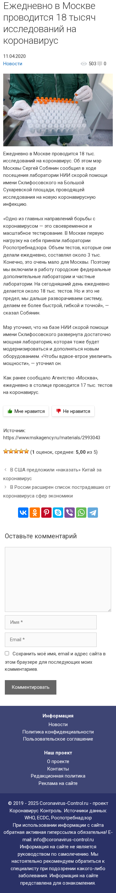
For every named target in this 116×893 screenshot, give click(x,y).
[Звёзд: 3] (16, 451)
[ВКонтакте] (23, 512)
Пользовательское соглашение (58, 739)
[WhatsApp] (81, 512)
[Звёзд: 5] (26, 451)
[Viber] (69, 512)
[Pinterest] (46, 512)
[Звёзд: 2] (11, 451)
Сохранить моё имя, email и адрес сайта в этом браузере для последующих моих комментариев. (55, 661)
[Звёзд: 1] (5, 451)
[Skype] (58, 512)
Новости (12, 64)
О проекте (58, 761)
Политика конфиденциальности (58, 732)
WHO (29, 818)
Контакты (58, 769)
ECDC (43, 818)
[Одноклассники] (35, 512)
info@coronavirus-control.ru (64, 840)
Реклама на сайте (58, 783)
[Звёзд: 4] (21, 451)
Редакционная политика (58, 776)
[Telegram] (93, 512)
